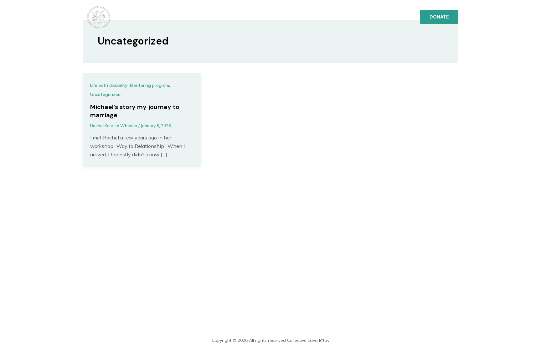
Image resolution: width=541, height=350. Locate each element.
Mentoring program (149, 85)
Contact (369, 17)
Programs (331, 17)
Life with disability (108, 85)
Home (268, 17)
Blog (400, 17)
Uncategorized (105, 94)
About (296, 17)
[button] (439, 17)
